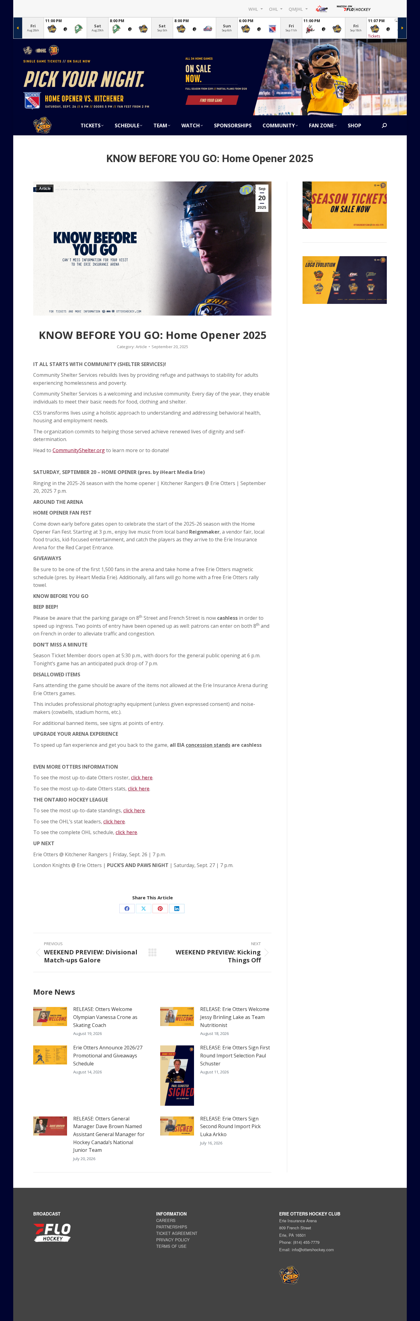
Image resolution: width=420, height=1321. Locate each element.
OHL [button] (274, 8)
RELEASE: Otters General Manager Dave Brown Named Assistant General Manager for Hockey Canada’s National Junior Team (109, 1134)
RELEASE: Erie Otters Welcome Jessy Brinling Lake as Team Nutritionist (234, 1017)
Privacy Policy (173, 1240)
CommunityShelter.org (79, 450)
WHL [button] (253, 8)
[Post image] (50, 1016)
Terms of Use (171, 1246)
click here (142, 777)
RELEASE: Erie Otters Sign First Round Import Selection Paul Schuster (235, 1055)
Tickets (374, 36)
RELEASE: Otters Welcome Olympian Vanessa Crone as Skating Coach (105, 1017)
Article (45, 188)
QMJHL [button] (296, 8)
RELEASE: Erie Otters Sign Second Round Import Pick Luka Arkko (230, 1126)
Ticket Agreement (176, 1233)
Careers (166, 1220)
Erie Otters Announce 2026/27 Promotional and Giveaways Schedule (107, 1055)
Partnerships (171, 1227)
